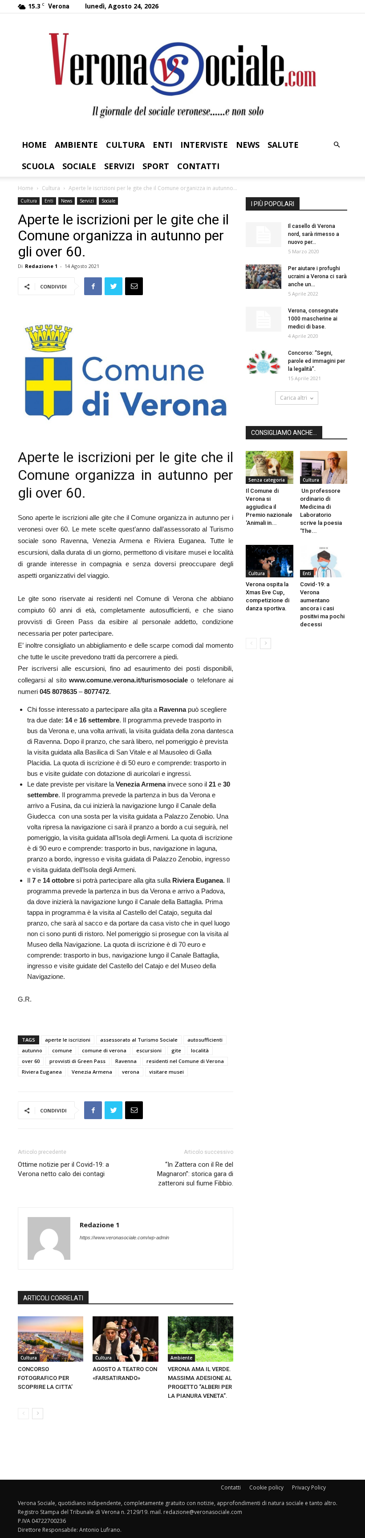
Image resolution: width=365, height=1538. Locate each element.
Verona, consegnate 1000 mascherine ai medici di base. (313, 319)
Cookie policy (266, 1487)
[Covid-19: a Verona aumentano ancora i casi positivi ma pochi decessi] (324, 561)
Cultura (125, 144)
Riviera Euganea (42, 1071)
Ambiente (76, 144)
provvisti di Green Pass (77, 1061)
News (248, 144)
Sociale (79, 166)
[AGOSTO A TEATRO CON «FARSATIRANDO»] (125, 1338)
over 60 (31, 1061)
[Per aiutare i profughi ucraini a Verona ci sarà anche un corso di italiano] (263, 276)
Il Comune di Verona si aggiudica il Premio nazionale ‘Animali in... (269, 506)
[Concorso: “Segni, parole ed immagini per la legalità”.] (263, 361)
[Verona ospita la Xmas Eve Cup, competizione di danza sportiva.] (269, 561)
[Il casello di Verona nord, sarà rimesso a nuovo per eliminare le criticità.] (263, 234)
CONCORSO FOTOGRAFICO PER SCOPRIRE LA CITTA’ (45, 1378)
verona (130, 1071)
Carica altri (293, 398)
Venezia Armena (92, 1071)
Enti (162, 144)
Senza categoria (266, 480)
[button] (336, 145)
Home (34, 144)
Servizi (119, 166)
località (200, 1050)
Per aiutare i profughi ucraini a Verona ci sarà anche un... (317, 276)
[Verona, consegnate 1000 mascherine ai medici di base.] (263, 319)
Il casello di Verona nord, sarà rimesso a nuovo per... (313, 234)
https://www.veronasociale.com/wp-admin (124, 1237)
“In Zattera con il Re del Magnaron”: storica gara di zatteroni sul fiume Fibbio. (195, 1174)
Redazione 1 (41, 266)
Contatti (198, 166)
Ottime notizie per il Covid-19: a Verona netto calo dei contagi (63, 1169)
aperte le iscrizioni (67, 1039)
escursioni (149, 1050)
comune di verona (104, 1050)
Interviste (204, 144)
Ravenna (126, 1061)
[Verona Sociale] (182, 73)
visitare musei (166, 1071)
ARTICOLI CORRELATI (53, 1298)
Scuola (38, 166)
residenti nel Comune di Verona (185, 1061)
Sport (155, 166)
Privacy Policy (309, 1487)
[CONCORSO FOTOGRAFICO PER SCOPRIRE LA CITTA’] (50, 1338)
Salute (283, 144)
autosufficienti (205, 1039)
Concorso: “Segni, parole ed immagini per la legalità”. (316, 361)
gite (176, 1050)
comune (62, 1050)
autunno (32, 1050)
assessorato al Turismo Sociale (139, 1039)
